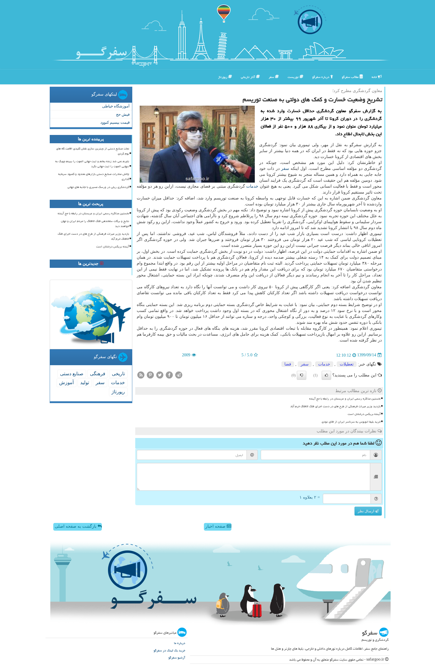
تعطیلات (347, 364)
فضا (287, 364)
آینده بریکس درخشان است (364, 414)
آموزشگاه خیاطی (116, 106)
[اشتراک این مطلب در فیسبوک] (169, 374)
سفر (272, 77)
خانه (375, 77)
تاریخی (118, 373)
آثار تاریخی (248, 77)
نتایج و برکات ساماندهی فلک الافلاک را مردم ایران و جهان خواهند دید (95, 223)
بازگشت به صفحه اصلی (76, 526)
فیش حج (123, 114)
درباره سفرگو (321, 77)
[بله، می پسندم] (326, 375)
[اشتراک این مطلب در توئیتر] (160, 374)
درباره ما (179, 643)
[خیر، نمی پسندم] (301, 375)
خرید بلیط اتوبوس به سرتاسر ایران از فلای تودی (351, 422)
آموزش (66, 382)
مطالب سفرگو (351, 77)
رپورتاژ (223, 77)
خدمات (252, 186)
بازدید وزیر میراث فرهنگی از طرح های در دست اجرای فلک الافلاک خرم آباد (335, 406)
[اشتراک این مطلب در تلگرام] (179, 374)
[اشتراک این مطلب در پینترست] (150, 374)
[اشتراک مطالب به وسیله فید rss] (141, 374)
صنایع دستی (71, 373)
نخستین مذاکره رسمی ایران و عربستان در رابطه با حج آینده (345, 399)
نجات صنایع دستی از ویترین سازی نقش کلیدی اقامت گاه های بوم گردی (92, 151)
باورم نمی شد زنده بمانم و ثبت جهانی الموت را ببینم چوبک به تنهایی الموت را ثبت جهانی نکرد (92, 163)
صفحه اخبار (216, 526)
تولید (84, 382)
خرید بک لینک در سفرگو (169, 650)
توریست (293, 77)
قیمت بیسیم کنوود (115, 122)
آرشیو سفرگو (176, 657)
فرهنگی (97, 373)
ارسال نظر (366, 511)
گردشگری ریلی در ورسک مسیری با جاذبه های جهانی (98, 187)
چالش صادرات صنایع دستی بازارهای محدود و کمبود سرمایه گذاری (93, 176)
